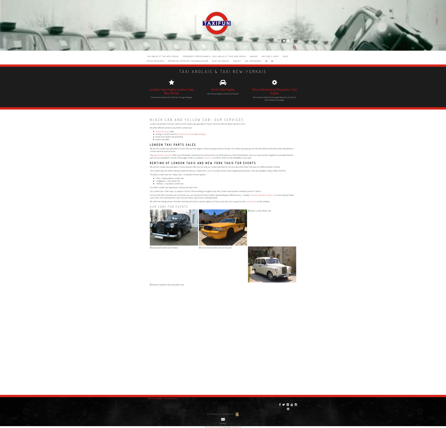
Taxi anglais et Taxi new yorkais (163, 56)
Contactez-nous (171, 398)
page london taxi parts (162, 155)
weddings (202, 134)
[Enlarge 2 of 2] (293, 286)
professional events (186, 134)
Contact (237, 61)
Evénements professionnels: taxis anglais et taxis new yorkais (214, 56)
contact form (251, 201)
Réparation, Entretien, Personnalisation (188, 61)
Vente (285, 56)
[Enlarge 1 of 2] (244, 249)
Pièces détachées (155, 61)
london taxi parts (162, 131)
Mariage (254, 56)
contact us (208, 158)
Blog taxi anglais (220, 61)
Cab (274, 195)
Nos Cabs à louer (270, 56)
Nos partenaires (253, 61)
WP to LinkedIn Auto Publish (213, 427)
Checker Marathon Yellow (262, 195)
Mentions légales (155, 398)
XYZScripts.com (236, 427)
